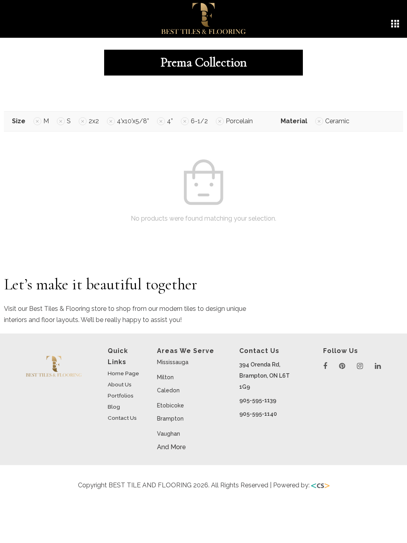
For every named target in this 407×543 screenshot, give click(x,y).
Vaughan (168, 434)
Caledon (168, 390)
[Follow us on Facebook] (325, 366)
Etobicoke (170, 405)
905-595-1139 (257, 400)
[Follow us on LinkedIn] (378, 366)
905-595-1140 (258, 414)
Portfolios (121, 395)
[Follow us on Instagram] (360, 366)
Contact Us (122, 418)
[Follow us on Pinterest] (342, 366)
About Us (120, 384)
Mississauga (172, 362)
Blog (114, 406)
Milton (165, 377)
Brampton (170, 418)
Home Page (123, 373)
